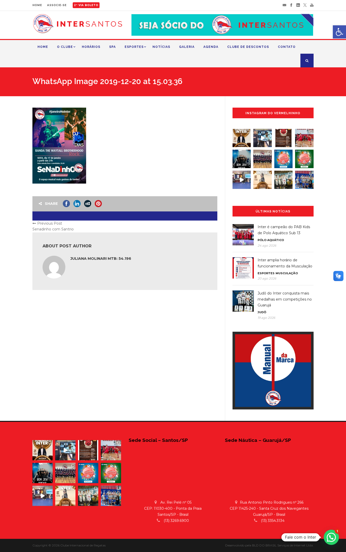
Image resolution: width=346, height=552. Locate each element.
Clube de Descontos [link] (248, 47)
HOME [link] (37, 5)
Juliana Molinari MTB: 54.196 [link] (100, 258)
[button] (331, 537)
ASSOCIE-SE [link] (57, 5)
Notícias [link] (161, 47)
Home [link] (42, 47)
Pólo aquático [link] (271, 240)
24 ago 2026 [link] (267, 245)
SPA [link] (112, 47)
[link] (339, 31)
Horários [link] (91, 47)
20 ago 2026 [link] (267, 278)
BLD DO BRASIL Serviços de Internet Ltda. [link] (283, 545)
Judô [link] (262, 312)
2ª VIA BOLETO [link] (86, 5)
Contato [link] (287, 47)
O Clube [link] (65, 47)
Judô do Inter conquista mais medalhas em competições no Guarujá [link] (285, 299)
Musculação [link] (287, 273)
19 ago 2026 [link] (266, 318)
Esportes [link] (134, 47)
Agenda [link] (210, 47)
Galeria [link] (187, 47)
